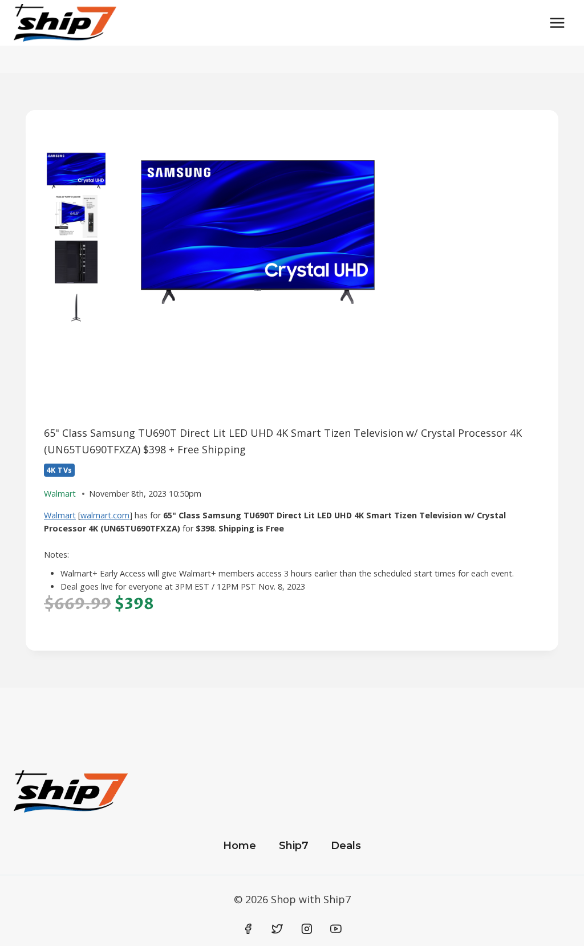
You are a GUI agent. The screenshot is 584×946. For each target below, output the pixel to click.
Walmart (60, 515)
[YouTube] (336, 928)
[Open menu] (557, 22)
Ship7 (294, 845)
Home (239, 845)
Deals (346, 845)
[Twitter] (277, 928)
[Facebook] (248, 928)
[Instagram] (306, 928)
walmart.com (104, 515)
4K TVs (59, 470)
